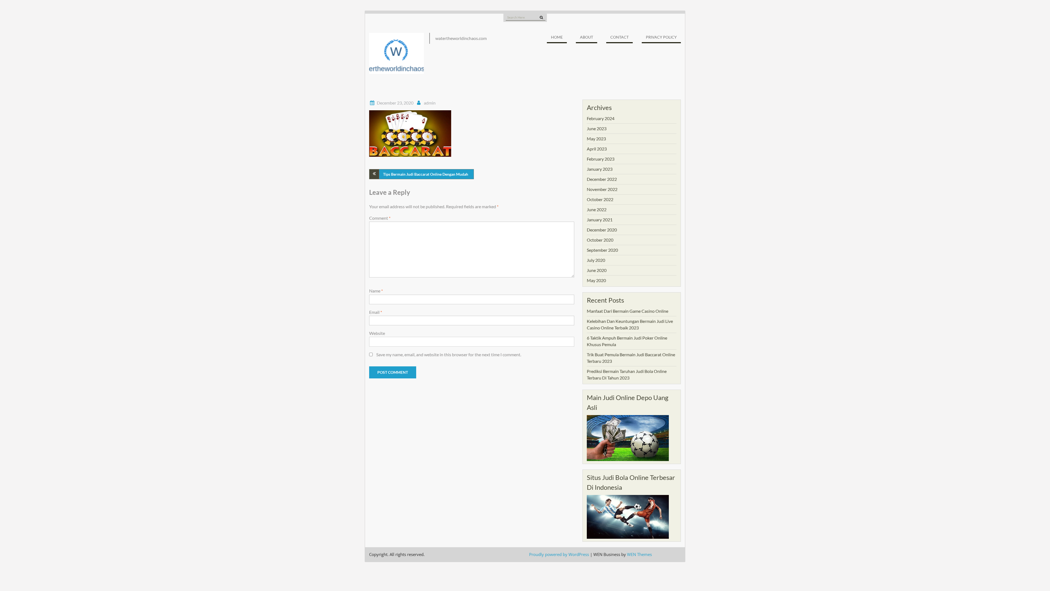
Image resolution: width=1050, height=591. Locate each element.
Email (375, 312)
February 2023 (600, 158)
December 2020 (602, 229)
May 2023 (596, 138)
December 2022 (602, 179)
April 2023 (597, 148)
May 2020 (596, 280)
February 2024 (600, 118)
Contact (619, 37)
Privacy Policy (661, 37)
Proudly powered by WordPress (559, 554)
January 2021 (599, 219)
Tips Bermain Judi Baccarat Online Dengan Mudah (425, 174)
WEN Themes (639, 554)
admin (430, 102)
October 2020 (600, 239)
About (586, 37)
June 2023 (596, 128)
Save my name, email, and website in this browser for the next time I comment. (448, 354)
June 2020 (596, 270)
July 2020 (596, 260)
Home (557, 37)
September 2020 (602, 250)
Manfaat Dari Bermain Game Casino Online (627, 311)
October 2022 (600, 199)
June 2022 (596, 209)
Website (377, 333)
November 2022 (602, 189)
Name (376, 290)
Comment (379, 218)
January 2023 (599, 169)
